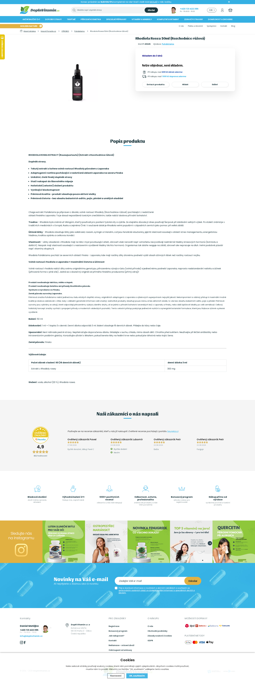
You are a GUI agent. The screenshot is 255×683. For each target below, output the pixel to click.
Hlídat (185, 84)
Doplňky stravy (53, 19)
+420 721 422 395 (189, 9)
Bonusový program (118, 631)
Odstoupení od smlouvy (120, 650)
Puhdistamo (168, 44)
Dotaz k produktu (156, 84)
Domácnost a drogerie (220, 19)
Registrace (114, 626)
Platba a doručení (195, 26)
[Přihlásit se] (222, 10)
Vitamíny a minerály (142, 19)
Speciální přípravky (116, 19)
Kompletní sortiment (168, 19)
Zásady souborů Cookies (160, 635)
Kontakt (223, 26)
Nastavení (116, 675)
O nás (181, 26)
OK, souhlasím (137, 675)
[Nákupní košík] (230, 10)
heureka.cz (172, 431)
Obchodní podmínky (157, 631)
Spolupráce (211, 26)
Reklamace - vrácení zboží (121, 645)
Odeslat (192, 580)
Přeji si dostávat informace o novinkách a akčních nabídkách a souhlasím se (157, 590)
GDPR (150, 640)
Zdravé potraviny (193, 19)
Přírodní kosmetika (91, 19)
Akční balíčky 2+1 (31, 19)
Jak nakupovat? (116, 635)
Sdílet (215, 84)
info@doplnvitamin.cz (31, 636)
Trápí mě (71, 19)
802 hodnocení (40, 455)
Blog (233, 26)
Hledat (151, 10)
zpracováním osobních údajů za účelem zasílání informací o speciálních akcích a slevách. (157, 591)
